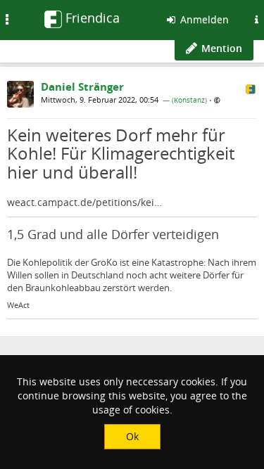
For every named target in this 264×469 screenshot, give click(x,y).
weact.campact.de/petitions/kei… (84, 202)
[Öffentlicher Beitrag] (217, 100)
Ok (132, 436)
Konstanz (189, 100)
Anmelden (203, 19)
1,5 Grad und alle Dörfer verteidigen (113, 234)
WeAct (18, 305)
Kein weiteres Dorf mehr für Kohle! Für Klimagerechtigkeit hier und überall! (120, 153)
